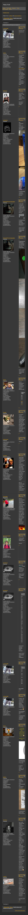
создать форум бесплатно (20, 910)
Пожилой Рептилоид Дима (9, 201)
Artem (4, 53)
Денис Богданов (6, 535)
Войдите (10, 15)
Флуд (11, 18)
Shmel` (4, 379)
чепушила (5, 120)
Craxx (4, 726)
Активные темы (6, 12)
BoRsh (4, 777)
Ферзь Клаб (6, 18)
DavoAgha (5, 496)
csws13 (4, 876)
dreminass (5, 562)
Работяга (5, 90)
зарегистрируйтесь (17, 15)
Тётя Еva (5, 820)
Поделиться (21, 26)
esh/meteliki (5, 28)
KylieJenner (5, 439)
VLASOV (5, 455)
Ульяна (4, 412)
